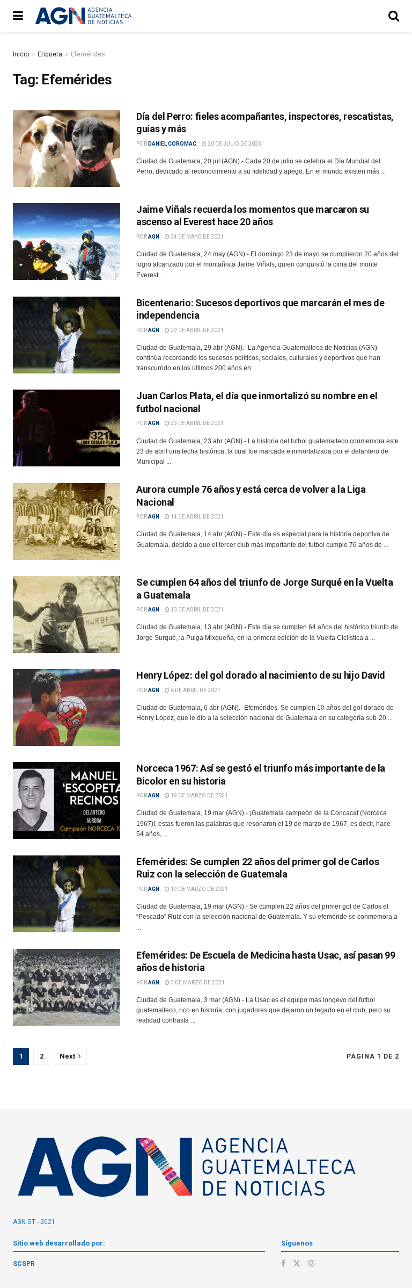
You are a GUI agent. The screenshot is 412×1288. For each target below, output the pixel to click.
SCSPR (24, 1264)
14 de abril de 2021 (197, 517)
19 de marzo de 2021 (199, 795)
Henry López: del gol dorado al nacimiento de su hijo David (260, 675)
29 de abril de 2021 (197, 330)
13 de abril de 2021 (197, 610)
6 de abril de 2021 (195, 690)
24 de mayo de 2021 (197, 237)
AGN (153, 237)
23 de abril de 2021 (197, 423)
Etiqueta (50, 54)
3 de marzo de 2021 (197, 982)
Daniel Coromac (172, 144)
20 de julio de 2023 (234, 144)
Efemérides (88, 54)
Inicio (21, 54)
